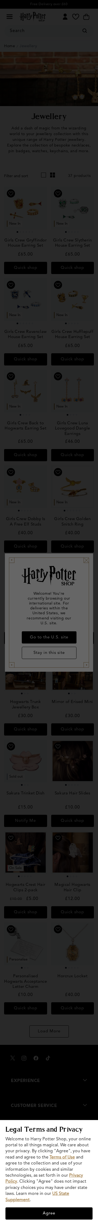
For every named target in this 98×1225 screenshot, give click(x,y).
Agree (49, 1213)
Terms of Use (62, 1157)
